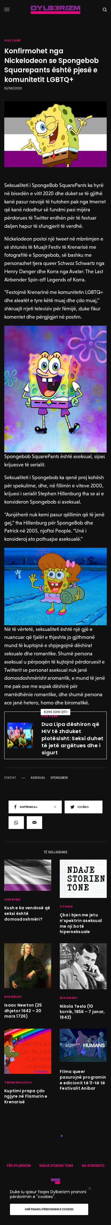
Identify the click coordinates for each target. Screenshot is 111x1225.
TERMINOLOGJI (18, 1082)
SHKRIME (12, 899)
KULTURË (12, 40)
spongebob (58, 777)
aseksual (38, 777)
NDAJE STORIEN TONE (56, 1166)
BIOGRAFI (13, 996)
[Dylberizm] (55, 10)
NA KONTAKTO (93, 1166)
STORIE (66, 906)
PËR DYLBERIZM (19, 1166)
